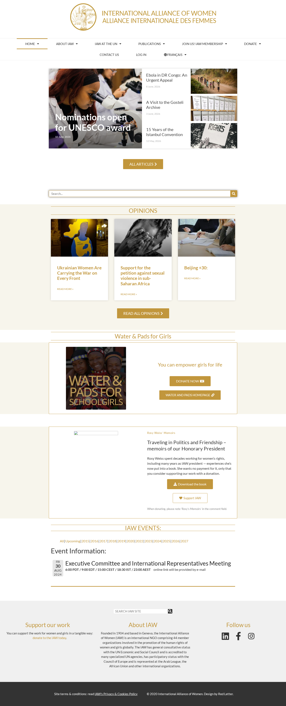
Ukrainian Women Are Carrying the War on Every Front (79, 273)
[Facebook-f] (238, 636)
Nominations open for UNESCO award (93, 122)
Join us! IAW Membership (202, 44)
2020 (130, 541)
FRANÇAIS (174, 55)
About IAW (65, 44)
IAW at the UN (106, 44)
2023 (148, 541)
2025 (166, 541)
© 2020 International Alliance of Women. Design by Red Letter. (190, 694)
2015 (85, 541)
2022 (139, 541)
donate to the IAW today (49, 638)
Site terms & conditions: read (96, 694)
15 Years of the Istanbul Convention (164, 132)
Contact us (109, 55)
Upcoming (72, 541)
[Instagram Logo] (251, 636)
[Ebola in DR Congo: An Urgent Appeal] (214, 81)
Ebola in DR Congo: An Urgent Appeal (166, 77)
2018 (112, 541)
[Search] (233, 193)
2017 (103, 541)
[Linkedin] (225, 636)
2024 (157, 541)
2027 (184, 541)
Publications (149, 44)
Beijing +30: (196, 267)
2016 (94, 541)
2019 (121, 541)
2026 (175, 541)
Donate (250, 44)
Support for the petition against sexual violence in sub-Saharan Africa (143, 275)
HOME (30, 44)
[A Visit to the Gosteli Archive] (214, 108)
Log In (141, 55)
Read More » (65, 289)
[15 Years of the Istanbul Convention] (214, 135)
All (62, 541)
